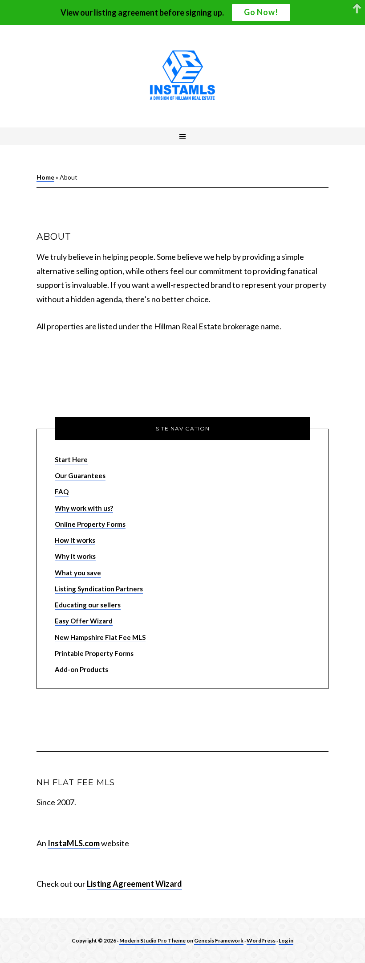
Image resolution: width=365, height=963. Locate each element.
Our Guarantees (80, 475)
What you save (78, 573)
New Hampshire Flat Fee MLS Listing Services (182, 76)
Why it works (75, 556)
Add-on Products (81, 669)
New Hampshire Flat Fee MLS (100, 637)
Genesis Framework (218, 940)
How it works (75, 540)
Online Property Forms (90, 524)
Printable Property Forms (94, 653)
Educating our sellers (88, 605)
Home (45, 177)
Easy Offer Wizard (84, 621)
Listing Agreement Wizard (134, 884)
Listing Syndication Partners (99, 589)
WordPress (261, 940)
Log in (286, 940)
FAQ (62, 492)
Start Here (71, 459)
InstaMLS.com (74, 843)
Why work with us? (84, 508)
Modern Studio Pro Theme (152, 940)
